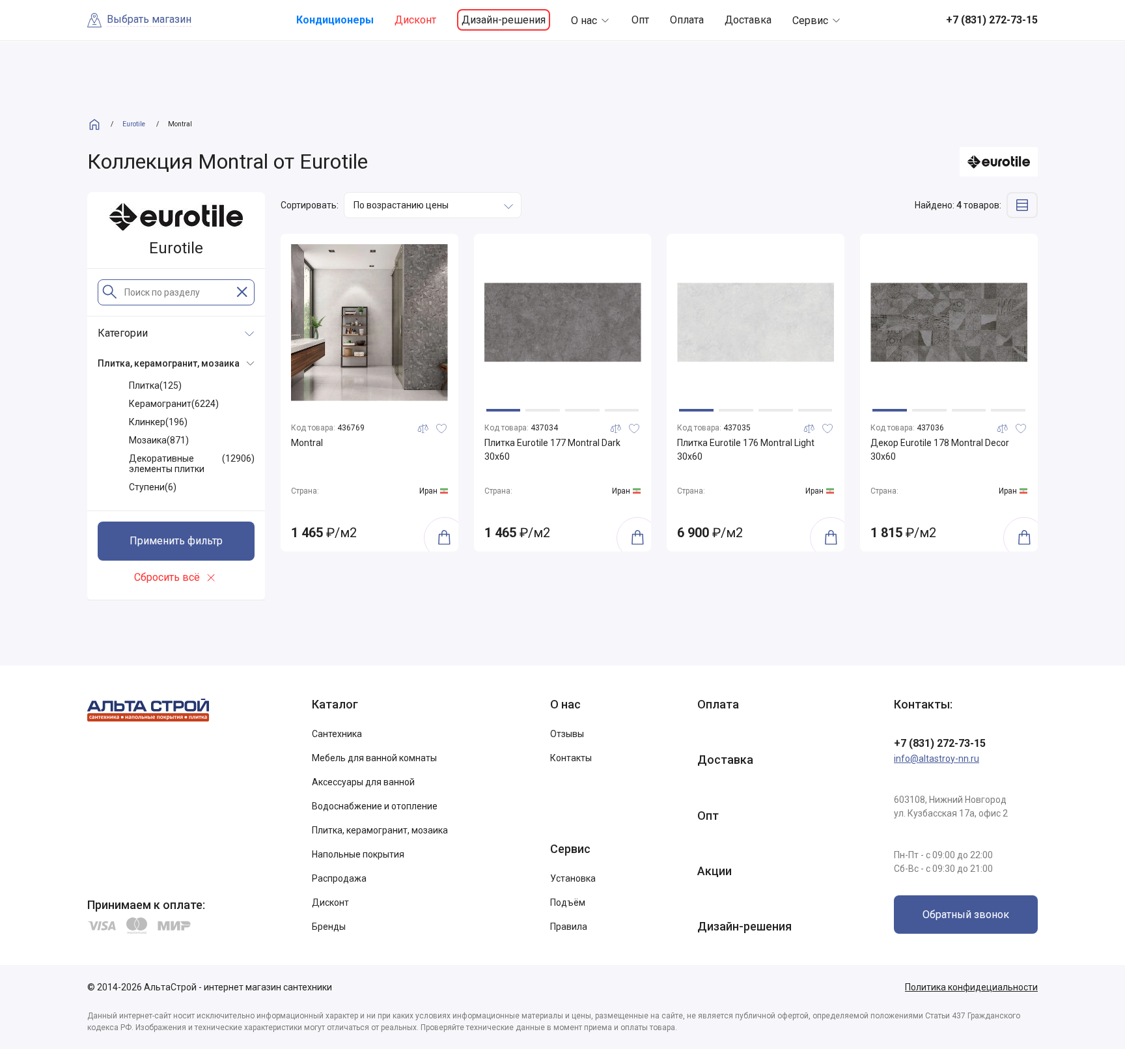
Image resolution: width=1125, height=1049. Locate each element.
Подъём (567, 902)
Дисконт (415, 20)
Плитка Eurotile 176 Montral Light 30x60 (745, 450)
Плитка (155, 385)
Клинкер (158, 422)
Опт (640, 20)
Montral (307, 443)
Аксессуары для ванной (363, 782)
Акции (714, 871)
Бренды (329, 926)
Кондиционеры (335, 20)
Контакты (571, 758)
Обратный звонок (966, 914)
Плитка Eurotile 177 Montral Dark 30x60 (552, 450)
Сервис (810, 20)
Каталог (335, 704)
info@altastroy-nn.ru (936, 758)
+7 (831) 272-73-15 (940, 743)
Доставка (748, 20)
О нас (584, 20)
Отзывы (567, 734)
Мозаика (159, 440)
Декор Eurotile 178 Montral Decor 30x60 (939, 450)
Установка (573, 878)
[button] (503, 410)
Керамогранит (174, 404)
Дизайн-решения (504, 20)
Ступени (152, 487)
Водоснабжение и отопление (375, 806)
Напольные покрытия (358, 854)
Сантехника (337, 734)
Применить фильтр (176, 541)
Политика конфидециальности (971, 987)
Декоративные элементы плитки (192, 463)
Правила (568, 926)
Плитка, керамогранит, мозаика (380, 830)
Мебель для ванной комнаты (374, 758)
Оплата (687, 20)
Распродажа (339, 878)
